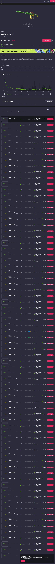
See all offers (51, 111)
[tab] (3, 112)
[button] (30, 27)
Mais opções (49, 560)
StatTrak (51, 109)
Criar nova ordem (49, 101)
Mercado (47, 1)
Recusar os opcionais (30, 560)
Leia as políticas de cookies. (25, 558)
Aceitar (23, 560)
